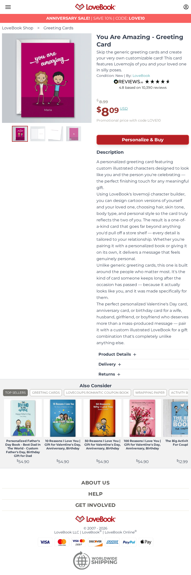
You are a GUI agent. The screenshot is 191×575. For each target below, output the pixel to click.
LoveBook (141, 75)
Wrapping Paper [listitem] (150, 392)
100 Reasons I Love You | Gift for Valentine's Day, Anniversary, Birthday (142, 444)
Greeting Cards (58, 28)
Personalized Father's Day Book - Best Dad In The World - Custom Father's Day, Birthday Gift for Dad (23, 448)
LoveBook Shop (17, 28)
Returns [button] (107, 374)
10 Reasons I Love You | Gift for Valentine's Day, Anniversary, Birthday (63, 444)
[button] (8, 7)
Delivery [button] (107, 364)
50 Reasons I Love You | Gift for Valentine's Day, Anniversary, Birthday (102, 444)
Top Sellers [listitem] (15, 392)
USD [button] (124, 108)
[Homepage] (95, 7)
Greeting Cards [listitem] (46, 392)
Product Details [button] (115, 354)
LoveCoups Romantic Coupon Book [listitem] (97, 392)
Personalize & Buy (143, 140)
